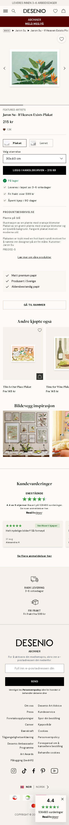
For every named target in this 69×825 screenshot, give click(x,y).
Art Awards (27, 754)
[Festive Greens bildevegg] (26, 434)
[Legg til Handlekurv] (39, 376)
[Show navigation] (5, 11)
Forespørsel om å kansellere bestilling (50, 745)
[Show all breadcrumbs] (7, 30)
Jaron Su (20, 30)
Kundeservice (46, 711)
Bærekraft (27, 731)
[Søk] (14, 11)
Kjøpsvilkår (45, 724)
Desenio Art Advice (50, 705)
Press (30, 711)
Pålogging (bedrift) (22, 760)
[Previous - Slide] (4, 68)
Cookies (43, 731)
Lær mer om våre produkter (34, 257)
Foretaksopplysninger (20, 718)
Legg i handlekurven (34, 170)
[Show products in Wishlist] (55, 11)
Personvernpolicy (31, 689)
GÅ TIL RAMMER (34, 304)
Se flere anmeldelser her (34, 556)
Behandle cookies (49, 752)
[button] (50, 808)
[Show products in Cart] (63, 11)
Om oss (29, 705)
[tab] (11, 103)
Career (29, 724)
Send (34, 681)
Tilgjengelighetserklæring (18, 737)
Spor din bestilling (49, 718)
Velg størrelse (12, 151)
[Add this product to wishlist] (61, 38)
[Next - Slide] (65, 68)
